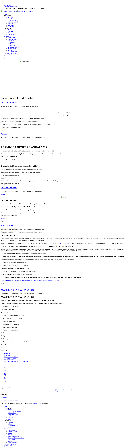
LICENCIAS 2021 (9, 187)
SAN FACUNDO (9, 360)
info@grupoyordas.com (10, 6)
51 (5, 367)
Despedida (7, 355)
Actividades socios (13, 22)
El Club (6, 36)
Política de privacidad (12, 400)
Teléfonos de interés (14, 44)
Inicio (5, 14)
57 (5, 377)
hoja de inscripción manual (22, 280)
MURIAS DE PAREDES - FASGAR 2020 (16, 361)
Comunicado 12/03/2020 (11, 358)
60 (5, 381)
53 (5, 371)
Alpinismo (11, 25)
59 (5, 380)
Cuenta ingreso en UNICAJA (51, 280)
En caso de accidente (14, 33)
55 (5, 374)
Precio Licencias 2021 (7, 280)
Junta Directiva (12, 48)
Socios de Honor (13, 52)
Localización (11, 37)
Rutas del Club (12, 20)
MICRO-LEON (37, 403)
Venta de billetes (13, 39)
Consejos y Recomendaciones (13, 46)
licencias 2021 (7, 225)
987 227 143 (7, 5)
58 (5, 378)
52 (5, 369)
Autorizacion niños (36, 280)
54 (5, 372)
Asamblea (5, 134)
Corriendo (11, 26)
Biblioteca (11, 41)
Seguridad (11, 34)
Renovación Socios (10, 53)
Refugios (10, 30)
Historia (10, 50)
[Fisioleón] (4, 397)
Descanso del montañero (11, 357)
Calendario (11, 42)
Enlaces (10, 31)
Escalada (10, 23)
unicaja (3, 194)
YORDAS (7, 353)
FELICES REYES (9, 103)
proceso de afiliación (64, 243)
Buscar (3, 58)
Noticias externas (16, 19)
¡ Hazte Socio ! (8, 55)
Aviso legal (4, 400)
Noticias (10, 17)
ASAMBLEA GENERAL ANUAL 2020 (18, 290)
